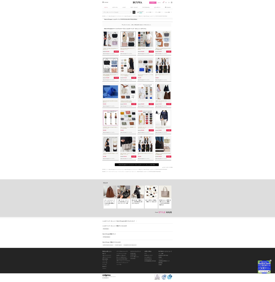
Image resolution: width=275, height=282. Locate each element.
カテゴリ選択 (148, 12)
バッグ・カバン (118, 245)
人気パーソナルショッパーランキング (123, 260)
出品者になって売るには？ (121, 255)
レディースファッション (108, 245)
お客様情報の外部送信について (164, 260)
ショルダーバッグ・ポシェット (130, 245)
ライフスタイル (145, 7)
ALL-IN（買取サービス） (134, 256)
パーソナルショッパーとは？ (121, 253)
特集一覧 (104, 253)
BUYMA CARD (133, 253)
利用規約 (160, 257)
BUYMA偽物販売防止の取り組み (150, 260)
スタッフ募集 (161, 253)
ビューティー (157, 7)
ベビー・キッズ (133, 7)
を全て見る (137, 164)
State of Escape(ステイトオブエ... (109, 53)
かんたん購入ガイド (148, 257)
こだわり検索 (167, 12)
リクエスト (168, 7)
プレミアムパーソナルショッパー (122, 262)
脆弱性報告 (160, 262)
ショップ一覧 (118, 264)
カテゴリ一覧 (104, 262)
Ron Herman (105, 228)
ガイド (146, 253)
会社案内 (160, 264)
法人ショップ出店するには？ (121, 257)
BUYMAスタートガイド (149, 255)
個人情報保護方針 (105, 277)
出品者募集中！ (153, 2)
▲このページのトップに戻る (167, 167)
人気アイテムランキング (106, 255)
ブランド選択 (158, 12)
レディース (115, 7)
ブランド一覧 (104, 260)
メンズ (123, 7)
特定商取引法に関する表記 (163, 255)
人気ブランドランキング (106, 257)
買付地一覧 (104, 266)
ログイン (159, 2)
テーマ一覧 (104, 264)
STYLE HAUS (132, 258)
